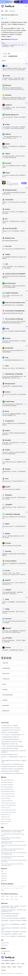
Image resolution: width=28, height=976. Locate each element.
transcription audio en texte (7, 780)
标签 (6, 11)
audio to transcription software (8, 796)
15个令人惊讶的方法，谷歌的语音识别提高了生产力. (13, 734)
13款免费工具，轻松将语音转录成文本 (9, 732)
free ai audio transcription (7, 787)
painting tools (5, 710)
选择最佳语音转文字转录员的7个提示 (9, 744)
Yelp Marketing (6, 668)
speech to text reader (6, 819)
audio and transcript (5, 798)
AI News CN (4, 873)
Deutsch (14, 967)
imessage (4, 689)
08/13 (21, 896)
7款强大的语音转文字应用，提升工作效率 (10, 727)
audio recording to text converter (8, 810)
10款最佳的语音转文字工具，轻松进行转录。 (11, 730)
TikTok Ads (5, 663)
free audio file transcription (7, 784)
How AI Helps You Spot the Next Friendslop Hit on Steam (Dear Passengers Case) (12, 849)
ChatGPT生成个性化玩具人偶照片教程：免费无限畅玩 (13, 918)
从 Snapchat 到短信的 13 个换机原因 (9, 725)
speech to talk (4, 823)
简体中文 (8, 963)
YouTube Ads (5, 678)
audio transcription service (7, 789)
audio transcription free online (8, 793)
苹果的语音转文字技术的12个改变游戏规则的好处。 (12, 768)
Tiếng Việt (3, 970)
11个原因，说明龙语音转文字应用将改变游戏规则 (12, 746)
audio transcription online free (8, 791)
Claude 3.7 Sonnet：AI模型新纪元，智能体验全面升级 (13, 936)
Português (3, 967)
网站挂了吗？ (4, 880)
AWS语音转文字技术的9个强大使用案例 (10, 771)
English (2, 963)
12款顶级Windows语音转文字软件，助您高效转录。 (12, 766)
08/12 (2, 899)
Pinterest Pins (5, 673)
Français (19, 967)
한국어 (18, 963)
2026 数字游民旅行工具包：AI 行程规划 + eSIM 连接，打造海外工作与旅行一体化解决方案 (14, 906)
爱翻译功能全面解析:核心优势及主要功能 (10, 913)
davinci (4, 684)
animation (4, 700)
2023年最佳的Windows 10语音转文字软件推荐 (11, 741)
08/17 (16, 896)
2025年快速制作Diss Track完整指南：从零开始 (11, 934)
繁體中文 (13, 963)
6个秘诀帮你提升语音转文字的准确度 (9, 748)
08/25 (2, 896)
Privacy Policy (4, 945)
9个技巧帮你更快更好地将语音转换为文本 (10, 739)
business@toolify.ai (5, 951)
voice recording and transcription (8, 812)
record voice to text (5, 807)
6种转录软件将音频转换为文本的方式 (9, 754)
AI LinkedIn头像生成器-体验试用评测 (9, 916)
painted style (5, 705)
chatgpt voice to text (5, 814)
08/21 (7, 896)
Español (9, 967)
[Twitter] (2, 953)
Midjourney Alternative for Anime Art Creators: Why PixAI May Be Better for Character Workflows (12, 831)
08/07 (16, 899)
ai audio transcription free (7, 800)
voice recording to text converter (8, 803)
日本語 (22, 963)
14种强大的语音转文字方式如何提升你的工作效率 (12, 764)
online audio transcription (7, 782)
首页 (2, 11)
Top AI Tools (4, 878)
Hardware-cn (4, 876)
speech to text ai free (6, 821)
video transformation (7, 694)
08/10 (12, 899)
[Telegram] (4, 953)
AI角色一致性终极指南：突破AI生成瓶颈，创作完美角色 (13, 931)
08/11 (7, 899)
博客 (2, 871)
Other (2, 890)
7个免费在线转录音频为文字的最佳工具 (10, 737)
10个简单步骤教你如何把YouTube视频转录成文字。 (12, 773)
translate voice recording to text (8, 805)
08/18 (12, 896)
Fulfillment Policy (5, 943)
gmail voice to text (5, 816)
